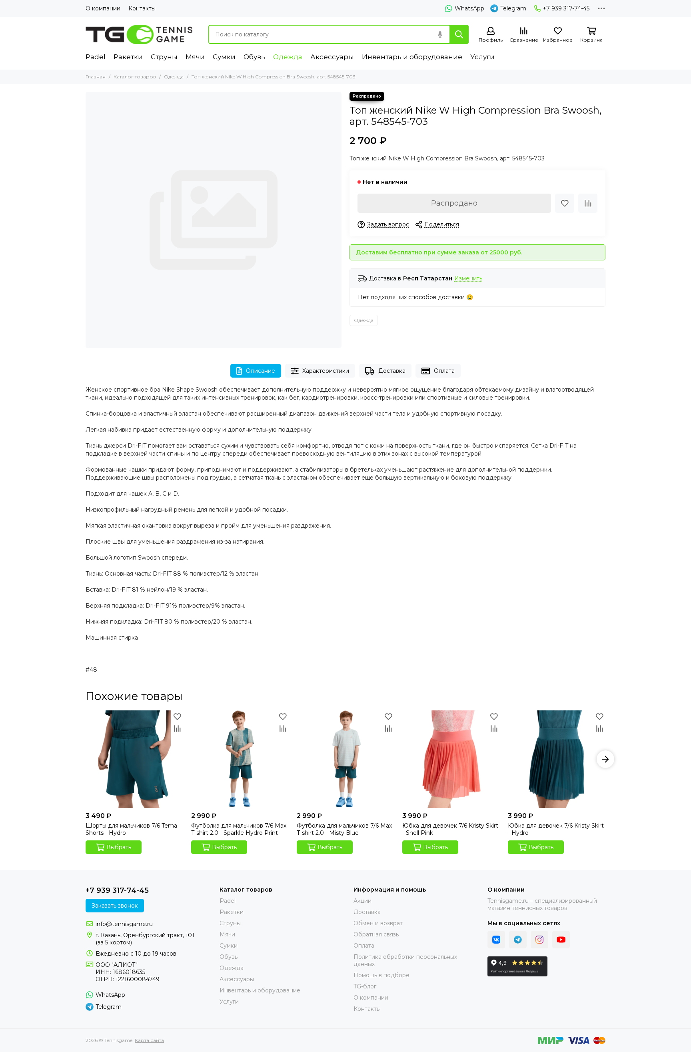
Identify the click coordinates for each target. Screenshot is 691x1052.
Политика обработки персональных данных (405, 960)
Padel (96, 57)
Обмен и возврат (378, 923)
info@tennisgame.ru (124, 924)
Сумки (224, 57)
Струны (164, 57)
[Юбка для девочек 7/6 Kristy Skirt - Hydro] (556, 759)
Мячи (195, 57)
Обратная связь (376, 934)
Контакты (142, 8)
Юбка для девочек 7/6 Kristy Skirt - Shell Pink (450, 829)
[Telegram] (518, 939)
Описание (260, 370)
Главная (96, 77)
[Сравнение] (587, 203)
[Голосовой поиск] (440, 34)
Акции (362, 900)
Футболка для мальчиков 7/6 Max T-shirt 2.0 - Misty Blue (344, 829)
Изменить (468, 279)
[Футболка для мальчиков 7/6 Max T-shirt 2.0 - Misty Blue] (345, 759)
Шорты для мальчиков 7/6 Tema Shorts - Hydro (131, 829)
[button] (85, 759)
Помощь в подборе (381, 975)
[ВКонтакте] (496, 939)
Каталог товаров (135, 77)
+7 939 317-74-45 (566, 8)
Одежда (287, 57)
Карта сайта (149, 1040)
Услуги (482, 57)
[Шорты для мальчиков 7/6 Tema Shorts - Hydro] (134, 759)
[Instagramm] (539, 939)
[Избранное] (564, 203)
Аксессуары (332, 57)
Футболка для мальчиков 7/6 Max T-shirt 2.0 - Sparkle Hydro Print (238, 829)
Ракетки (128, 57)
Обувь (254, 57)
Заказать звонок (115, 905)
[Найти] (459, 34)
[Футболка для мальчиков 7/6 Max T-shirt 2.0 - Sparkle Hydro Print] (240, 759)
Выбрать (118, 847)
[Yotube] (561, 939)
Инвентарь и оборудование (412, 57)
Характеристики (325, 370)
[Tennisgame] (139, 34)
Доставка (391, 370)
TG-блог (364, 986)
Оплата (444, 370)
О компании (103, 8)
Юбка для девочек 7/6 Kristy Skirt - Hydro (556, 829)
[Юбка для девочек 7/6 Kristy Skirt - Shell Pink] (451, 759)
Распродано (454, 203)
